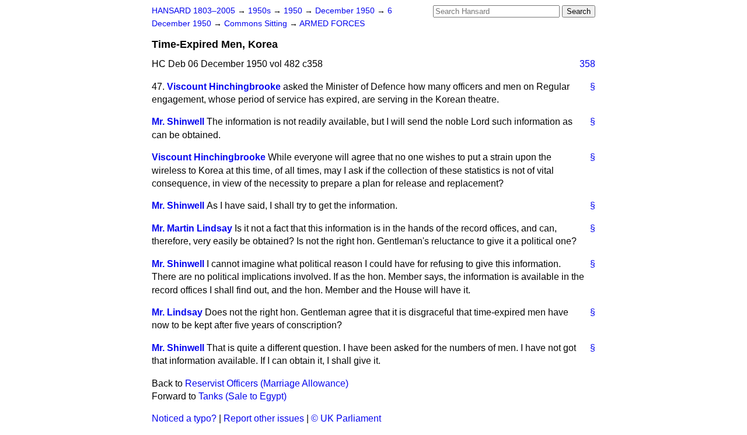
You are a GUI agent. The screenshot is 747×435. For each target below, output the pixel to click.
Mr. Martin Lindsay (192, 228)
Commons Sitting (256, 23)
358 (587, 64)
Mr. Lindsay (177, 312)
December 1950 (346, 10)
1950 (294, 10)
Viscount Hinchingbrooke (224, 87)
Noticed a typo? (184, 418)
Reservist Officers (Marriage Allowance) (266, 383)
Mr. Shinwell (178, 122)
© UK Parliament (346, 418)
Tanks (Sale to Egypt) (242, 396)
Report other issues (264, 418)
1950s (260, 10)
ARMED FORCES (332, 23)
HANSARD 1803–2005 (193, 10)
